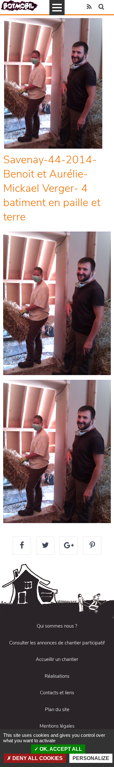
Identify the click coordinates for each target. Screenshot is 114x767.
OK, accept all (60, 749)
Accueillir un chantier (57, 659)
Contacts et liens (57, 693)
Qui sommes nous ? (57, 626)
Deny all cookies (37, 758)
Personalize (91, 758)
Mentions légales (57, 726)
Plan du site (57, 709)
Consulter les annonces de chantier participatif (57, 643)
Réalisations (57, 676)
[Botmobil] (19, 5)
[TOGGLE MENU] (57, 7)
